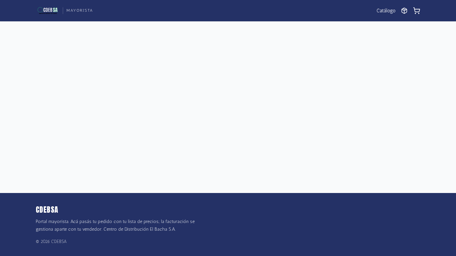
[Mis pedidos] (404, 10)
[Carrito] (416, 10)
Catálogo (386, 11)
